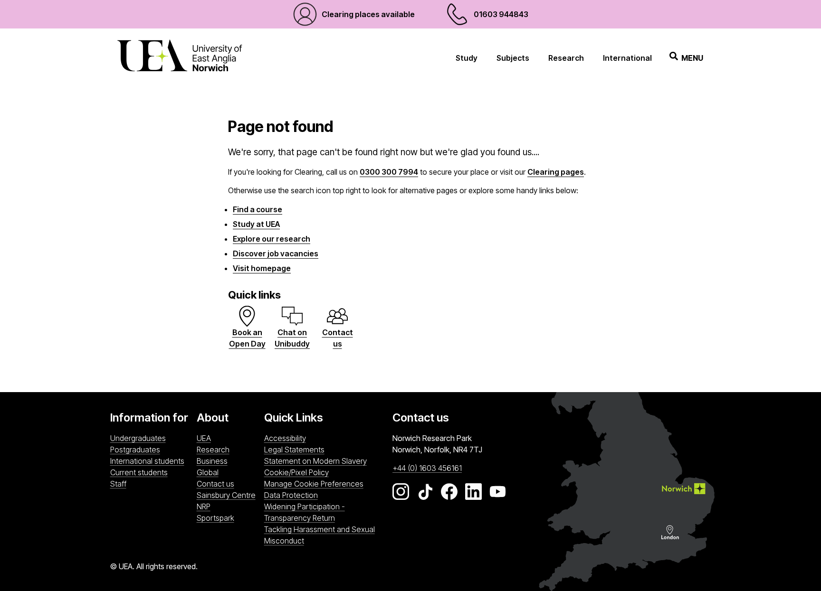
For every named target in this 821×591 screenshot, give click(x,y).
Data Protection (291, 495)
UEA (204, 438)
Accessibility (285, 438)
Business (212, 461)
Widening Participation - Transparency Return (304, 512)
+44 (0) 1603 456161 (427, 468)
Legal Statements (294, 449)
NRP (228, 506)
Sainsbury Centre (228, 495)
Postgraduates (135, 449)
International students (147, 461)
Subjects (512, 58)
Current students (139, 472)
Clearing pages (555, 172)
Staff (118, 483)
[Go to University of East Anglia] (179, 58)
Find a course (257, 209)
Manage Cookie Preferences (313, 483)
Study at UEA (256, 224)
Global (208, 472)
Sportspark (228, 518)
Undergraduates (138, 438)
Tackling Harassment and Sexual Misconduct (319, 535)
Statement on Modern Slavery (315, 461)
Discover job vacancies (275, 253)
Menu (692, 58)
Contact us (215, 483)
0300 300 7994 (389, 172)
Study (466, 58)
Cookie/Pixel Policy (296, 472)
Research (566, 58)
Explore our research (271, 239)
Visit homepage (262, 268)
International (627, 58)
